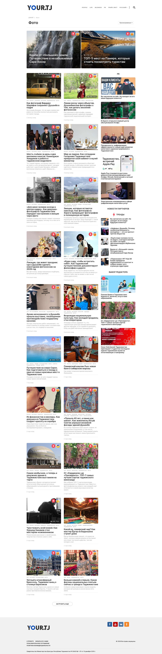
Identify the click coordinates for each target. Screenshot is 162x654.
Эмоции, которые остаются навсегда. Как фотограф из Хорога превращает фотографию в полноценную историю (81, 211)
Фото (57, 100)
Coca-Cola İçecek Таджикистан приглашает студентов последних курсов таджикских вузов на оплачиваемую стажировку (115, 349)
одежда (86, 311)
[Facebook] (109, 624)
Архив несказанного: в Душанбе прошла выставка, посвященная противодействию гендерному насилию (43, 317)
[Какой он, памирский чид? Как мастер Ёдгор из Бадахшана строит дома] (81, 511)
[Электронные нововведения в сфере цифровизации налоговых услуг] (118, 190)
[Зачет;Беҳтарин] (95, 127)
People (84, 7)
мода (39, 151)
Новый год (39, 258)
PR (105, 7)
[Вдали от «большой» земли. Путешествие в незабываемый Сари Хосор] (105, 252)
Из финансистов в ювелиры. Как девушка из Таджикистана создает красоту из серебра (43, 419)
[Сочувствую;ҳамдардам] (58, 446)
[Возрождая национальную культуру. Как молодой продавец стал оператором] (81, 297)
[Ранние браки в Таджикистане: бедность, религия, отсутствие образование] (118, 284)
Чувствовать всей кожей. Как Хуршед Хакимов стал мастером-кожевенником (42, 530)
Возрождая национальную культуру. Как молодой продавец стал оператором (81, 317)
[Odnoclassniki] (126, 624)
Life (91, 7)
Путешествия (87, 204)
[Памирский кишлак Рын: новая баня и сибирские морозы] (81, 349)
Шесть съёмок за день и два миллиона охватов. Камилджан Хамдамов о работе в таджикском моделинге (43, 157)
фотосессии (89, 100)
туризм (38, 365)
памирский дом (87, 525)
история (43, 100)
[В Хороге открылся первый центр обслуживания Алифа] (118, 110)
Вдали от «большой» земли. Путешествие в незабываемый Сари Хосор (51, 58)
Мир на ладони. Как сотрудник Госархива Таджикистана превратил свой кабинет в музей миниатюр (81, 157)
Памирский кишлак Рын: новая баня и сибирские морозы (80, 367)
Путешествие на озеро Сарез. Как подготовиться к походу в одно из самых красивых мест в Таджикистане (43, 371)
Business (98, 7)
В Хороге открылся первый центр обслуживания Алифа (115, 122)
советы (69, 100)
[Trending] (73, 34)
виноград (75, 470)
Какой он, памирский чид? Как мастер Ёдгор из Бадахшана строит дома (79, 531)
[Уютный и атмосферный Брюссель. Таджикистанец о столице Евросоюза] (44, 563)
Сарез (50, 363)
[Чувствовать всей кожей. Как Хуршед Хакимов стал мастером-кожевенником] (44, 511)
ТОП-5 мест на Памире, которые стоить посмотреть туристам (107, 60)
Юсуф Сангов (87, 415)
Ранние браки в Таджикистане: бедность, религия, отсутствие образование (114, 296)
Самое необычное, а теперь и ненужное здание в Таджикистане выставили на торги (42, 476)
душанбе (37, 100)
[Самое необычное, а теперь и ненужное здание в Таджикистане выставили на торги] (44, 456)
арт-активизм (34, 311)
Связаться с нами (41, 641)
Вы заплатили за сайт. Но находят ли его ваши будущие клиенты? (118, 97)
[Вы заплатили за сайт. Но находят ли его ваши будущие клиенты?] (118, 86)
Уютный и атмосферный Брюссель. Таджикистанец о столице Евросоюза (41, 582)
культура (80, 311)
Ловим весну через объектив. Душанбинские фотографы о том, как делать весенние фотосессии (79, 106)
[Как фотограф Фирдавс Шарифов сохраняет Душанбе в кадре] (44, 86)
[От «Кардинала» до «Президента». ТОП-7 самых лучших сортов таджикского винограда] (81, 456)
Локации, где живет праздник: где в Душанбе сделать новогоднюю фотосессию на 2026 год (42, 265)
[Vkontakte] (121, 624)
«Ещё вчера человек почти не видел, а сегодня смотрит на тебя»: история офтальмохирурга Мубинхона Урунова (122, 241)
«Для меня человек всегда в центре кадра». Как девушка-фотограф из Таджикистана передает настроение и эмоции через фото (43, 211)
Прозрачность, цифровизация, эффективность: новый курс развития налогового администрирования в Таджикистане (117, 148)
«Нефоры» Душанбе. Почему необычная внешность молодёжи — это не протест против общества (122, 231)
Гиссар (37, 470)
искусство (42, 311)
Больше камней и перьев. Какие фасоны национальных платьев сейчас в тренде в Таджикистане (81, 582)
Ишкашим (75, 363)
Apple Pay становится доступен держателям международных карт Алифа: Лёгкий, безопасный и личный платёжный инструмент (117, 176)
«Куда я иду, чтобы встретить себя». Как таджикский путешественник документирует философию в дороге (81, 264)
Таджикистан (51, 100)
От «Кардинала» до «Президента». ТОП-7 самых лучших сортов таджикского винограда (79, 476)
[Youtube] (115, 624)
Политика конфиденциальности (38, 645)
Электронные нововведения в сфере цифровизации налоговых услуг (116, 202)
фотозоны (30, 260)
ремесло (40, 414)
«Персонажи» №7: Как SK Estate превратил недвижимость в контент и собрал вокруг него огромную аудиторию (121, 262)
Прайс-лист (112, 7)
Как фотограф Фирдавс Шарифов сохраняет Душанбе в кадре (43, 105)
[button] (129, 7)
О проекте (30, 641)
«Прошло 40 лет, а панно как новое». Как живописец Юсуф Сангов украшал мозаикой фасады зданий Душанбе (79, 421)
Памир (80, 204)
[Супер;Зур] (77, 34)
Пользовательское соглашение (38, 643)
